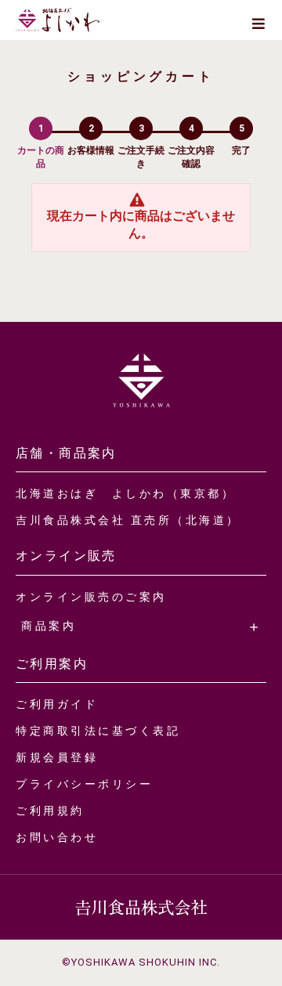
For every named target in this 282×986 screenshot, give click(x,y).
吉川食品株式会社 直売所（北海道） (128, 520)
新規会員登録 (57, 757)
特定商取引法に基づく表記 (98, 730)
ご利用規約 (50, 810)
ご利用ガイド (57, 704)
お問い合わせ (57, 837)
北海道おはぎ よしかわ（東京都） (125, 493)
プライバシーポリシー (84, 784)
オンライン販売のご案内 (91, 597)
